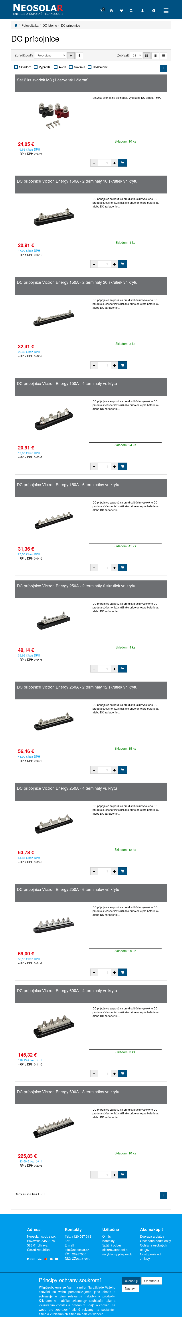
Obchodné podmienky (155, 1240)
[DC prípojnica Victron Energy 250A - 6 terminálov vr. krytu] (54, 925)
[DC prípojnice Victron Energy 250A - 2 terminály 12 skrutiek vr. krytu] (54, 723)
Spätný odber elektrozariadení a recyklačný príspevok (117, 1249)
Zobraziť (123, 55)
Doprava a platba (152, 1236)
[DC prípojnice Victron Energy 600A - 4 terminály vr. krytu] (54, 1026)
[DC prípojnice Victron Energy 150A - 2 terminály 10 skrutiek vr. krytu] (54, 217)
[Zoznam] (155, 55)
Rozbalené (100, 67)
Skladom (25, 67)
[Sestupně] (79, 55)
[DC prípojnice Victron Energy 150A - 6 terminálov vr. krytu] (54, 520)
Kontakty (108, 1240)
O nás (106, 1236)
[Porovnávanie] (112, 10)
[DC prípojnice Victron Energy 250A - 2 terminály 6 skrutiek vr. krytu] (54, 621)
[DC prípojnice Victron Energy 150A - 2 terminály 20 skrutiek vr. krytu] (54, 318)
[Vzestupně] (71, 55)
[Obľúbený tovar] (121, 10)
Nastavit (130, 1288)
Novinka (79, 67)
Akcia (62, 67)
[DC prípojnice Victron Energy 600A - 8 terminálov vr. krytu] (54, 1127)
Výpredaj (45, 67)
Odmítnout (151, 1281)
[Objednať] (122, 163)
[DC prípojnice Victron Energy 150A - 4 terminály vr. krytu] (54, 419)
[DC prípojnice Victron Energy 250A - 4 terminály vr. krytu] (54, 824)
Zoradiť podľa (24, 55)
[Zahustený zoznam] (163, 55)
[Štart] (16, 25)
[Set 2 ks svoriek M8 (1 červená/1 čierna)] (54, 115)
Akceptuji (131, 1281)
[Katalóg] (146, 55)
